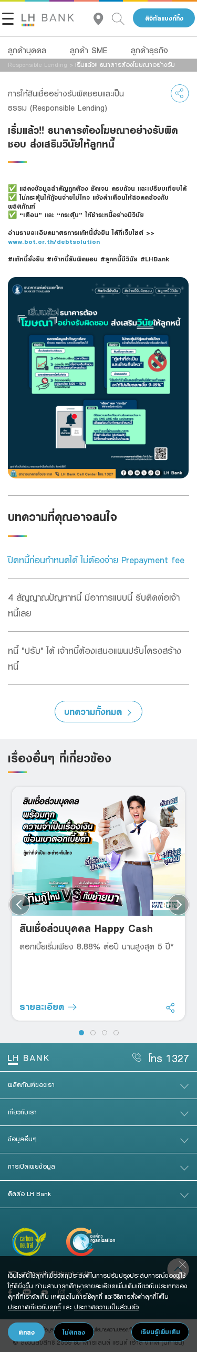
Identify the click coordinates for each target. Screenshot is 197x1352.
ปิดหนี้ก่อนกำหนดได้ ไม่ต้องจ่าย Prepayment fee (96, 559)
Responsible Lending (37, 64)
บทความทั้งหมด (93, 711)
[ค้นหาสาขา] (103, 18)
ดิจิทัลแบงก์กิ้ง (164, 18)
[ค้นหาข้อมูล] (122, 18)
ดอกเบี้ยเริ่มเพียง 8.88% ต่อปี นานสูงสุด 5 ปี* (96, 946)
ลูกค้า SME (88, 50)
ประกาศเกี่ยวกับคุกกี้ (34, 1306)
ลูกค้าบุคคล (27, 50)
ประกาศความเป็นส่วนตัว (106, 1306)
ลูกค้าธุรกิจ (149, 50)
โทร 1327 (168, 1058)
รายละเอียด (43, 1006)
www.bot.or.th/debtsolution (54, 241)
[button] (81, 1032)
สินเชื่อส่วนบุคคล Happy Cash (86, 928)
